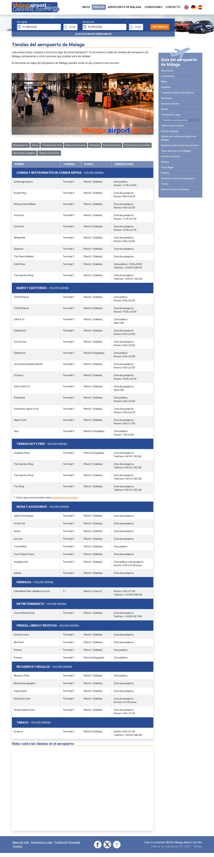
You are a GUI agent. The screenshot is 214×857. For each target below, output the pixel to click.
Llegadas (166, 87)
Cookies (17, 846)
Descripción (167, 70)
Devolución (88, 22)
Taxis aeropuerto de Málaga (176, 151)
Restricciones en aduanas (175, 189)
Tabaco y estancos (49, 153)
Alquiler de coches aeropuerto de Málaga (178, 138)
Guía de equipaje (169, 131)
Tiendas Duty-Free (52, 145)
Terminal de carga (170, 114)
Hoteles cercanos (170, 156)
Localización (167, 76)
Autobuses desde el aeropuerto (178, 178)
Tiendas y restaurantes (175, 120)
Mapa (164, 81)
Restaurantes (20, 145)
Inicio (86, 7)
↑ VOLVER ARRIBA (93, 172)
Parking (165, 173)
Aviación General (170, 103)
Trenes (165, 184)
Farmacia (94, 145)
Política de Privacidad (67, 842)
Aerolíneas (166, 98)
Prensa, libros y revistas (137, 145)
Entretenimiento (112, 145)
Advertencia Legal (41, 842)
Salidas (165, 162)
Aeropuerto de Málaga (124, 7)
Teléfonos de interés (172, 125)
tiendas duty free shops (65, 497)
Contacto (173, 7)
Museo (164, 109)
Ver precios (159, 27)
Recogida (22, 22)
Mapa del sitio (20, 842)
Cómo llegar (167, 167)
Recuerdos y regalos (24, 153)
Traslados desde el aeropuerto (177, 92)
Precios (98, 7)
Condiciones (153, 7)
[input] (39, 27)
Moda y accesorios (76, 145)
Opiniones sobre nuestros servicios (180, 145)
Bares (35, 145)
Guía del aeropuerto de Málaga (179, 62)
